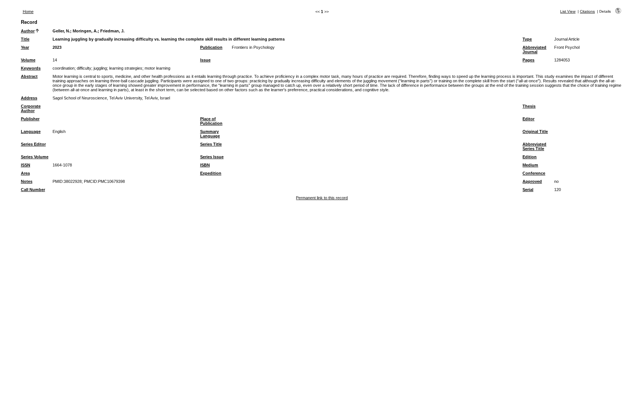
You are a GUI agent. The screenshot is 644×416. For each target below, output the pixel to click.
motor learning (157, 68)
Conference (534, 173)
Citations (587, 11)
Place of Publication (211, 121)
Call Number (33, 189)
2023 (57, 47)
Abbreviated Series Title (534, 146)
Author (28, 31)
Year (25, 47)
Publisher (30, 119)
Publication (211, 47)
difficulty (84, 68)
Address (29, 98)
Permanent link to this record (322, 198)
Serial (528, 189)
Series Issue (212, 157)
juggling (100, 68)
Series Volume (34, 157)
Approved (532, 181)
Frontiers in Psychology (253, 47)
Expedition (210, 173)
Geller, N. (61, 31)
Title (25, 39)
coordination (64, 68)
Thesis (529, 106)
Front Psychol (567, 47)
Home (28, 11)
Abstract (29, 76)
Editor (528, 119)
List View (567, 11)
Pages (528, 60)
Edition (530, 157)
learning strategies (125, 68)
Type (527, 39)
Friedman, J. (112, 31)
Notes (26, 181)
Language (31, 131)
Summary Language (210, 133)
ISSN (25, 165)
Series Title (211, 144)
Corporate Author (31, 108)
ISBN (205, 165)
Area (25, 173)
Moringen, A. (85, 31)
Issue (205, 60)
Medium (530, 165)
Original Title (535, 131)
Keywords (31, 68)
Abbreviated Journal (534, 49)
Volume (28, 60)
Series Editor (33, 144)
